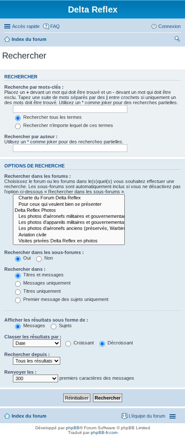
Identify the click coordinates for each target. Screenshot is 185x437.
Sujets (65, 325)
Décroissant (119, 342)
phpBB (73, 427)
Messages (33, 325)
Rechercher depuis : (27, 354)
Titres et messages (43, 274)
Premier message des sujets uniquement (65, 299)
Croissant (83, 342)
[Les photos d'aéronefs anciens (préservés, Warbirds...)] (69, 229)
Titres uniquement (41, 291)
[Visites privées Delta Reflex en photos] (69, 241)
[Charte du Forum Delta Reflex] (69, 198)
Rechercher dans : (25, 269)
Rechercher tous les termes (52, 117)
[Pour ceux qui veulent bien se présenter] (69, 204)
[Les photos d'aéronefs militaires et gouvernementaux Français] (69, 217)
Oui (26, 257)
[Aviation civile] (69, 235)
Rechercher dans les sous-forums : (44, 252)
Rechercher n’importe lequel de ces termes (67, 125)
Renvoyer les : (20, 372)
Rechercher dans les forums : (37, 176)
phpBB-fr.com (104, 432)
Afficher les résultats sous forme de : (46, 319)
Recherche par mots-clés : (34, 87)
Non (48, 257)
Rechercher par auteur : (31, 136)
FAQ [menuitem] (55, 26)
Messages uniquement (46, 282)
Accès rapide (26, 26)
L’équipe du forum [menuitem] (147, 415)
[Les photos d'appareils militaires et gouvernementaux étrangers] (69, 223)
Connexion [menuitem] (169, 26)
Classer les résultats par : (33, 336)
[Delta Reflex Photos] (69, 211)
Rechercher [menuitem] (177, 40)
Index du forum (29, 39)
